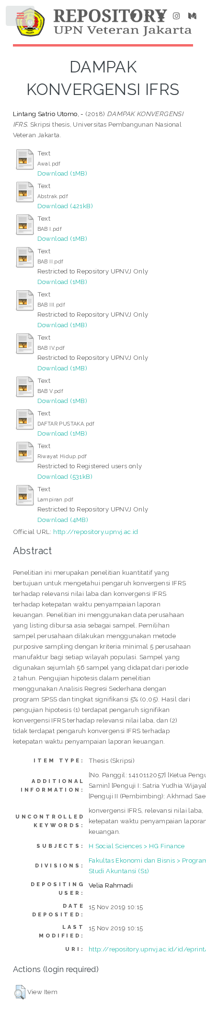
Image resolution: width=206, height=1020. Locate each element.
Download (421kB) (65, 206)
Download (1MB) (62, 173)
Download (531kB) (64, 476)
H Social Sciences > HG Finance (137, 846)
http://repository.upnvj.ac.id (95, 531)
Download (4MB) (63, 519)
